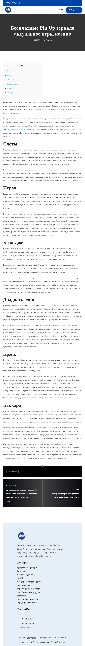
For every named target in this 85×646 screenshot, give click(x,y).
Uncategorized (12, 471)
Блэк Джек (11, 80)
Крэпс (9, 88)
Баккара (10, 93)
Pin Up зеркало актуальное (18, 129)
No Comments (48, 40)
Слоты (9, 71)
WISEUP (62, 638)
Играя (9, 75)
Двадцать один (12, 84)
